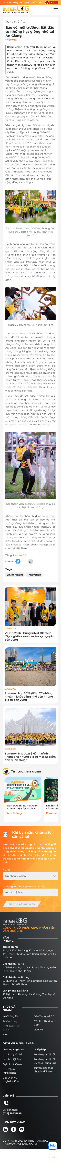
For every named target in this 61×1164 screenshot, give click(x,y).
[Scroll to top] (53, 1157)
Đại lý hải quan (12, 1064)
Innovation (34, 574)
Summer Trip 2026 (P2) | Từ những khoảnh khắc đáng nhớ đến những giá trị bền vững (29, 696)
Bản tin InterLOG (44, 1016)
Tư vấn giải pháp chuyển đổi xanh (43, 1069)
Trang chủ (12, 21)
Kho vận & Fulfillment (9, 1071)
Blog (5, 1034)
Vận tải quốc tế (12, 1054)
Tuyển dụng (10, 1021)
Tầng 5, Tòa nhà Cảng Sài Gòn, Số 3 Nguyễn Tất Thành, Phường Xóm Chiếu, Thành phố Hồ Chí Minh (30, 954)
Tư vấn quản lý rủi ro (46, 1054)
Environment (15, 574)
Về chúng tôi (10, 1016)
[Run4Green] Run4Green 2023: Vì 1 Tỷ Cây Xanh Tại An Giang (22, 807)
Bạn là (6, 870)
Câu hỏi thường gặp (43, 1023)
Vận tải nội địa (12, 1059)
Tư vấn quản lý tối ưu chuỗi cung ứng (45, 1061)
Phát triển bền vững (11, 1027)
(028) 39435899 (21, 2)
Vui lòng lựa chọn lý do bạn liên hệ (24, 886)
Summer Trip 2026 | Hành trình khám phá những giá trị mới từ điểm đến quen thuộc (30, 757)
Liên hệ (38, 1029)
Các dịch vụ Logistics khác (11, 1079)
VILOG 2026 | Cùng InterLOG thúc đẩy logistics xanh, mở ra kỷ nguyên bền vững (29, 636)
